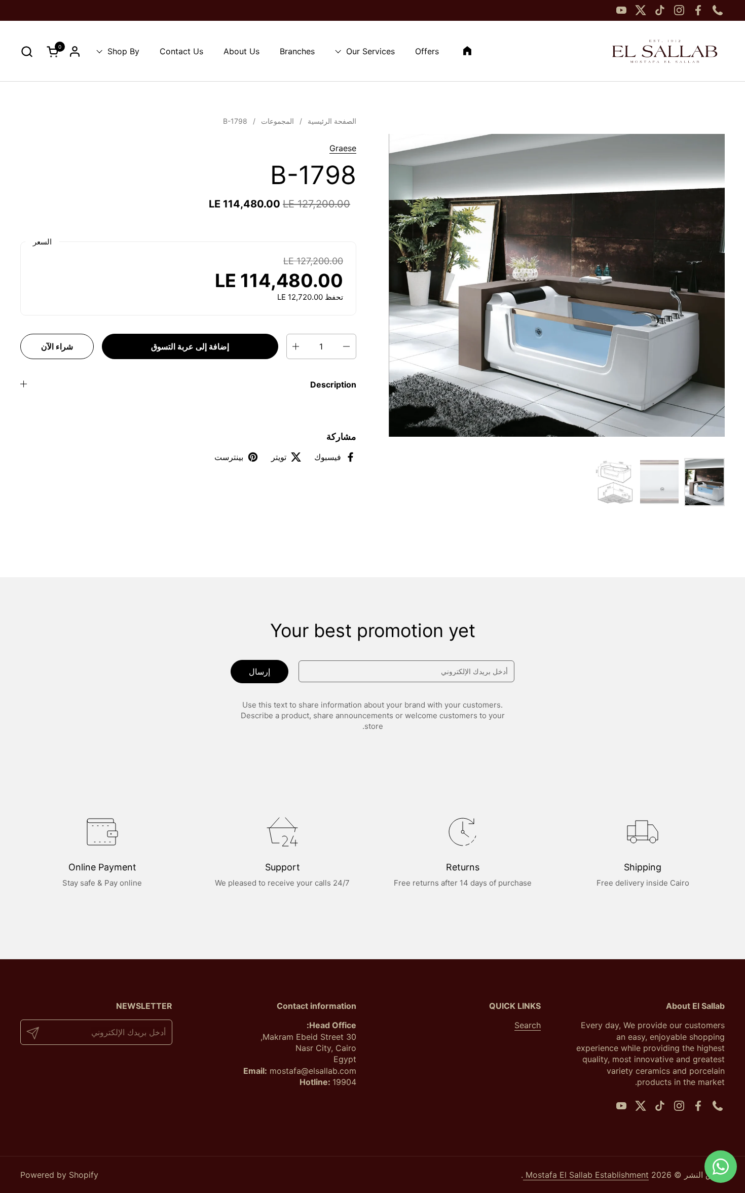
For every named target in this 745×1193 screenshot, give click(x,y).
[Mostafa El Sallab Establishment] (665, 51)
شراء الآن (57, 346)
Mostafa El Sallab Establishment (586, 1175)
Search (527, 1025)
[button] (26, 51)
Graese (342, 148)
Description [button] (333, 384)
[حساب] (74, 51)
